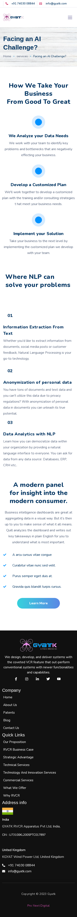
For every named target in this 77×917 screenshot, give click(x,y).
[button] (38, 603)
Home (7, 56)
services (22, 56)
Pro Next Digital (38, 906)
